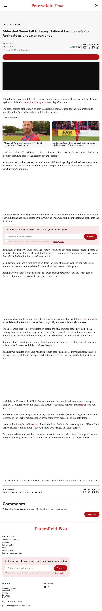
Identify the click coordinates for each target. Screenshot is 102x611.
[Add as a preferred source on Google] (75, 47)
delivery (30, 424)
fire (63, 165)
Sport (5, 25)
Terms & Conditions (11, 539)
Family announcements (12, 553)
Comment (92, 514)
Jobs (4, 547)
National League (35, 102)
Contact (5, 542)
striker (82, 404)
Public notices (8, 550)
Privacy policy (8, 545)
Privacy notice (58, 242)
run (84, 319)
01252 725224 (16, 601)
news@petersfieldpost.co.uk (19, 606)
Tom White (9, 44)
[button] (5, 6)
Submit (90, 236)
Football (17, 25)
